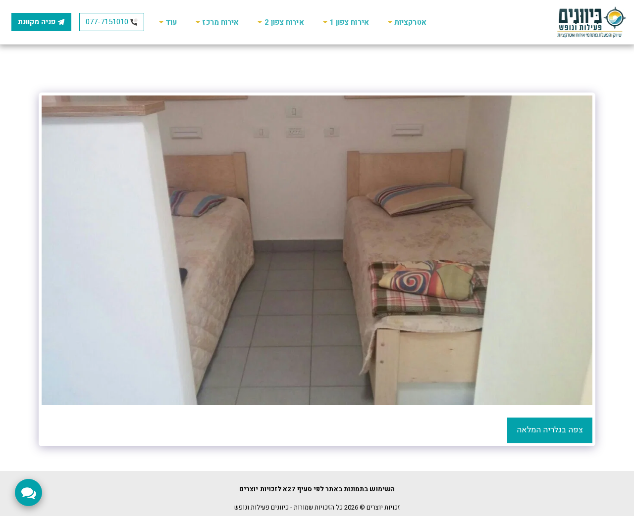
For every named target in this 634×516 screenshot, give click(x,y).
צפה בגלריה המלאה (550, 430)
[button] (405, 22)
